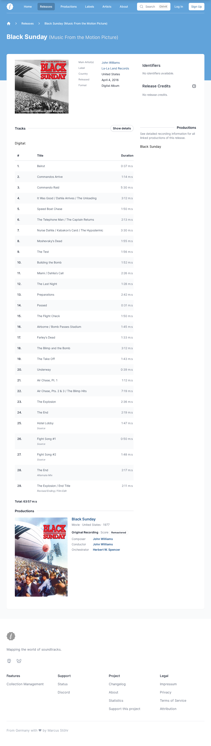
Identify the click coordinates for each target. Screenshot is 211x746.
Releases (46, 6)
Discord (64, 692)
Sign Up (196, 6)
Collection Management (25, 684)
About (124, 6)
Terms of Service (173, 700)
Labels (89, 6)
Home (28, 6)
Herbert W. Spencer (106, 549)
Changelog (117, 684)
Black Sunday (84, 519)
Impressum (168, 684)
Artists (106, 6)
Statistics (116, 700)
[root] (9, 23)
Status (63, 684)
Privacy (165, 692)
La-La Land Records (115, 68)
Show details (122, 128)
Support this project (124, 709)
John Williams (111, 62)
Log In (179, 6)
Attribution (168, 709)
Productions (69, 6)
